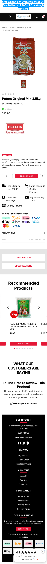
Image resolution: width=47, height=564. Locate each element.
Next (39, 307)
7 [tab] (30, 348)
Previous (7, 307)
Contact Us (23, 484)
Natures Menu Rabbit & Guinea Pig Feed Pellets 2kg (23, 326)
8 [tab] (32, 348)
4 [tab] (22, 348)
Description (23, 257)
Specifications (23, 266)
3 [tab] (19, 348)
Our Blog (23, 480)
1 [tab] (14, 348)
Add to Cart (27, 176)
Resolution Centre (23, 464)
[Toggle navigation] (4, 16)
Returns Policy (23, 505)
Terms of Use (23, 496)
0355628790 (23, 433)
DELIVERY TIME (8, 233)
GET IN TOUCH (23, 529)
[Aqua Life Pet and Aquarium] (23, 17)
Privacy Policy (23, 500)
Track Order (23, 460)
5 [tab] (24, 348)
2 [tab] (17, 348)
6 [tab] (27, 348)
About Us (23, 476)
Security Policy (23, 509)
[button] (42, 176)
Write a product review (25, 403)
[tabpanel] (23, 320)
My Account (23, 455)
